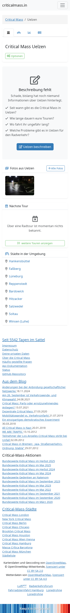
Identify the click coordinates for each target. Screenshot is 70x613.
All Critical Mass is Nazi (17, 428)
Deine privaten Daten (15, 353)
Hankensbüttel (19, 261)
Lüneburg (16, 276)
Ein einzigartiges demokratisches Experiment (31, 419)
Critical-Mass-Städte (19, 509)
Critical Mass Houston (16, 535)
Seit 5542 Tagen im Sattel (23, 339)
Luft (22, 586)
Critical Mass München (16, 551)
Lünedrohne (54, 590)
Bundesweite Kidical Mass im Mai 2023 (26, 485)
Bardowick (16, 291)
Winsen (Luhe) (19, 321)
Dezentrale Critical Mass (18, 411)
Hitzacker (15, 299)
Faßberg (15, 269)
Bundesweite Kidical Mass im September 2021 (31, 493)
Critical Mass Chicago (15, 527)
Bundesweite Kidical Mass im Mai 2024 (26, 473)
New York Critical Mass (16, 519)
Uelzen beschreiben (37, 147)
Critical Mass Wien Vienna (18, 539)
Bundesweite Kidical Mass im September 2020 (31, 498)
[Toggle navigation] (62, 5)
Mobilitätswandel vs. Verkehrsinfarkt (25, 415)
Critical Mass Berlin (14, 523)
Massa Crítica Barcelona (17, 547)
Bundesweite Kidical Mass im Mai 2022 (26, 489)
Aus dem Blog (14, 381)
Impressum (9, 345)
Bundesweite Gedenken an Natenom (25, 477)
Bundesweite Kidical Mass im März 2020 (27, 502)
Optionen (17, 56)
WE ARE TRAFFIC (12, 432)
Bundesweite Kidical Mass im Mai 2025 (26, 465)
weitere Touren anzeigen (37, 243)
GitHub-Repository (14, 374)
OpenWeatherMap (39, 575)
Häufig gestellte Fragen (17, 362)
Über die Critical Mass (16, 358)
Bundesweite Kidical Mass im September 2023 (31, 481)
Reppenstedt (18, 284)
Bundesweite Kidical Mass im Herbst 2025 (28, 461)
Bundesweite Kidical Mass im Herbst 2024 (28, 469)
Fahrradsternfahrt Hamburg (26, 590)
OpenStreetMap (56, 562)
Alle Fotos (57, 168)
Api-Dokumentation (14, 366)
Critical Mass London (15, 515)
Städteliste (8, 555)
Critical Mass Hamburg (16, 543)
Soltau (13, 314)
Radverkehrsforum (41, 586)
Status (6, 370)
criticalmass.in (14, 5)
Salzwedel (16, 306)
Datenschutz (10, 349)
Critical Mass (14, 19)
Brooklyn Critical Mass (16, 531)
